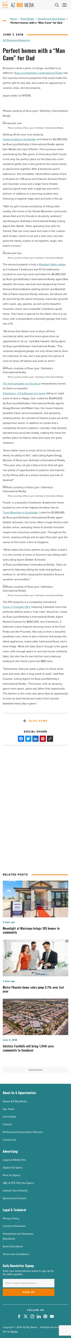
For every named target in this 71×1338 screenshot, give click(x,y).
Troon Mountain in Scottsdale (20, 512)
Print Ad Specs (11, 1175)
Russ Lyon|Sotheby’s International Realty (38, 73)
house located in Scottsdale (19, 139)
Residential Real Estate (51, 19)
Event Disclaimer (13, 1246)
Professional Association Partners (23, 1132)
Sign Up (29, 1292)
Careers (7, 1124)
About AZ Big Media (15, 1101)
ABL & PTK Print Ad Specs (18, 1183)
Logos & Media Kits (14, 1160)
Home (13, 19)
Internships (9, 1117)
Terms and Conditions (16, 1254)
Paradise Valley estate (52, 264)
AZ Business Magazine (16, 40)
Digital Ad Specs (13, 1167)
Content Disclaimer (14, 1226)
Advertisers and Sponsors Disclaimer (18, 1236)
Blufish (14, 1331)
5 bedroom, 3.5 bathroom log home (24, 393)
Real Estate (27, 19)
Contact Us (9, 1140)
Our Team (8, 1109)
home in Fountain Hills (16, 607)
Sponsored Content (14, 1198)
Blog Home (38, 721)
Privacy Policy (11, 1218)
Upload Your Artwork (15, 1190)
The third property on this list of (21, 384)
